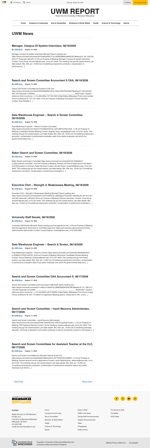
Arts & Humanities (58, 23)
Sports (126, 23)
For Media (114, 413)
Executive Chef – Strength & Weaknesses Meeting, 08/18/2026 (50, 185)
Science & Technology (111, 23)
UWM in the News (84, 413)
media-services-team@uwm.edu (23, 426)
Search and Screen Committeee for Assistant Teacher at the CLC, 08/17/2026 (52, 345)
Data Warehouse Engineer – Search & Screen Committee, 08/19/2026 (47, 116)
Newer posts (87, 381)
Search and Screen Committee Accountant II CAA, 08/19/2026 (50, 80)
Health (96, 23)
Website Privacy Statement (116, 443)
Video (80, 423)
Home (23, 23)
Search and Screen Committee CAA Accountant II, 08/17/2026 (50, 276)
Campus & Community (38, 23)
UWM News (18, 49)
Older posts (18, 381)
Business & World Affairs (79, 23)
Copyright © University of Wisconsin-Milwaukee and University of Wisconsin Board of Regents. (55, 443)
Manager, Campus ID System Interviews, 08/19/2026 (44, 45)
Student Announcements (86, 420)
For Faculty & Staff (117, 410)
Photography (82, 426)
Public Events (83, 429)
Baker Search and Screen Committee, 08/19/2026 (42, 152)
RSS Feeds (115, 416)
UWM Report (75, 11)
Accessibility (133, 443)
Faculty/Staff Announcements (88, 416)
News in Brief (82, 410)
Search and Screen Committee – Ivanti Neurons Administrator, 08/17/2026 (51, 310)
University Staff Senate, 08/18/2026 (33, 217)
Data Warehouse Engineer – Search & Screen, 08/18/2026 (47, 244)
